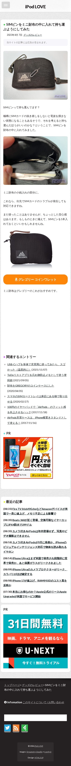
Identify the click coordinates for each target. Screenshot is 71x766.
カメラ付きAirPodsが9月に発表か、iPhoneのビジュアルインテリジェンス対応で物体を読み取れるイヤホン (35, 547)
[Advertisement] (35, 325)
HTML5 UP (39, 758)
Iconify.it (47, 752)
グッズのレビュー (32, 34)
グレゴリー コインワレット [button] (37, 279)
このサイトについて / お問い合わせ (43, 702)
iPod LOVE (38, 746)
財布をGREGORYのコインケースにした (30, 385)
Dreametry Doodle (34, 752)
